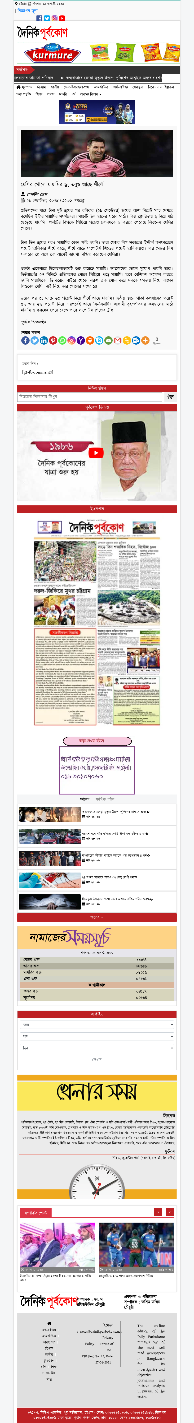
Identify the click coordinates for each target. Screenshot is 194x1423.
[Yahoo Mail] (81, 340)
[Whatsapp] (62, 340)
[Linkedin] (44, 340)
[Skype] (99, 340)
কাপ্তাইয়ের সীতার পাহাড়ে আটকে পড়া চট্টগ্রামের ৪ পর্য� (116, 855)
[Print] (90, 340)
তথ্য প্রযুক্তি (23, 94)
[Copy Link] (127, 340)
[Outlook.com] (136, 340)
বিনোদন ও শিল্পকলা (161, 87)
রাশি (43, 1367)
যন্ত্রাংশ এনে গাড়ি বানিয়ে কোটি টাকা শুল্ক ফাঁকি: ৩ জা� (115, 834)
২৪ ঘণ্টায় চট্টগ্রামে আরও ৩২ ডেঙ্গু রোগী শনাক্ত (109, 877)
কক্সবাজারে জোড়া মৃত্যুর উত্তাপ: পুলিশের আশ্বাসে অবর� (116, 812)
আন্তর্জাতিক (101, 87)
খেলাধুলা (137, 87)
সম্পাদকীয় (49, 1373)
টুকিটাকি (49, 1360)
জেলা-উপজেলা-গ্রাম (76, 87)
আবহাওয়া (49, 1342)
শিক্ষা (39, 94)
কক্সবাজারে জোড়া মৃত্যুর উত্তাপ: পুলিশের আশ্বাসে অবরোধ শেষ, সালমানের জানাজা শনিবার (108, 78)
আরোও (95, 917)
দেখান (97, 1060)
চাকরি (63, 94)
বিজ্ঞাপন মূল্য (28, 11)
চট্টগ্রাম (41, 87)
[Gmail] (118, 340)
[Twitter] (35, 340)
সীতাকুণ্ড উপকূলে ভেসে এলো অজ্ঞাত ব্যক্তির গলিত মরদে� (117, 899)
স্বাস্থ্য (49, 1379)
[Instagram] (71, 340)
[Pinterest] (53, 340)
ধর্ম (73, 94)
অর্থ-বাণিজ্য (120, 87)
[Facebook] (25, 340)
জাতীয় (55, 87)
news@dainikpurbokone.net (101, 1331)
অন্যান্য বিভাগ (89, 94)
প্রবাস (50, 94)
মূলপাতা (26, 87)
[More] (145, 340)
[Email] (108, 340)
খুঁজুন (170, 397)
